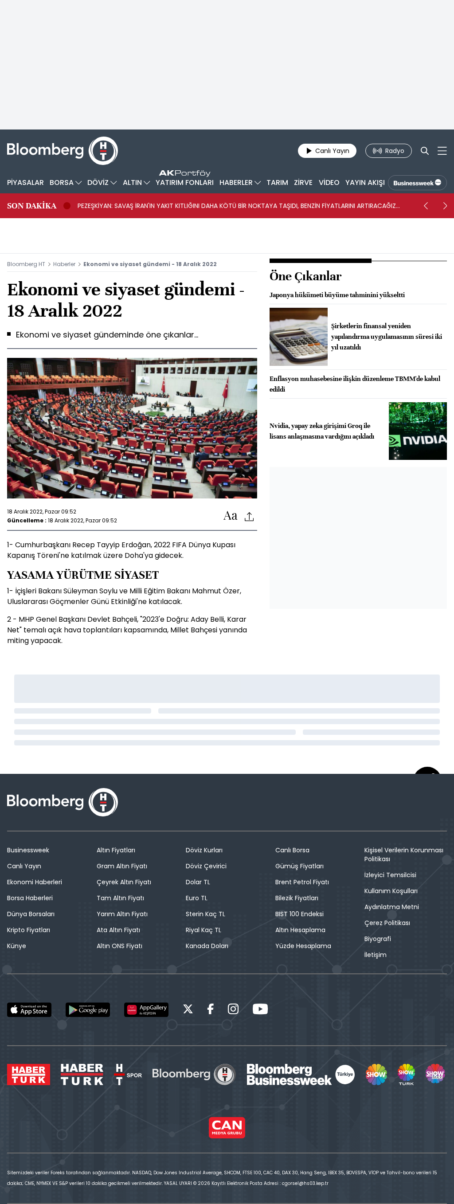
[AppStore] (29, 1009)
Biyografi (377, 938)
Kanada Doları (207, 945)
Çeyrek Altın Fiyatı (124, 882)
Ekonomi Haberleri (34, 882)
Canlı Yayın (24, 866)
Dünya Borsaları (31, 914)
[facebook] (210, 1010)
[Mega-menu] (442, 151)
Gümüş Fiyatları (299, 866)
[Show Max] (436, 1074)
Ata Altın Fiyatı (118, 930)
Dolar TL (198, 882)
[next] (445, 206)
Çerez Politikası (387, 922)
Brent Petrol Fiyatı (302, 882)
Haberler (64, 264)
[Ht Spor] (128, 1074)
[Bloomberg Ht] (194, 1074)
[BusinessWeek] (417, 182)
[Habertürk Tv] (82, 1074)
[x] (188, 1010)
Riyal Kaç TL (203, 930)
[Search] (425, 151)
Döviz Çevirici (206, 866)
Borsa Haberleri (30, 898)
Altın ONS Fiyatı (119, 945)
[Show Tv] (376, 1074)
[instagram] (233, 1010)
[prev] (426, 206)
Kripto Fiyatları (28, 930)
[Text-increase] (230, 516)
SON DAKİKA (31, 205)
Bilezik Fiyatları (296, 898)
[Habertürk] (28, 1074)
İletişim (375, 954)
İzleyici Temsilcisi (390, 875)
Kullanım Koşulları (391, 890)
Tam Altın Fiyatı (120, 898)
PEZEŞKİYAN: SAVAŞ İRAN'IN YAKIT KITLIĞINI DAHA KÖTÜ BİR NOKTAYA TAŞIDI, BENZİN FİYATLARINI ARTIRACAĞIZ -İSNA (237, 205)
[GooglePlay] (88, 1009)
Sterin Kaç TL (205, 914)
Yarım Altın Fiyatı (122, 914)
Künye (16, 945)
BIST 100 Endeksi (299, 914)
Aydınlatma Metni (391, 906)
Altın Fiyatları (116, 850)
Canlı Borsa (292, 850)
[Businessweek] (301, 1074)
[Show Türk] (406, 1074)
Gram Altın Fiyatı (122, 866)
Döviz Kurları (204, 850)
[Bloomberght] (62, 151)
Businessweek (28, 850)
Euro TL (196, 898)
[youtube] (260, 1010)
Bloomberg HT (26, 264)
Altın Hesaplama (300, 930)
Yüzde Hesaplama (303, 945)
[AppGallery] (146, 1009)
